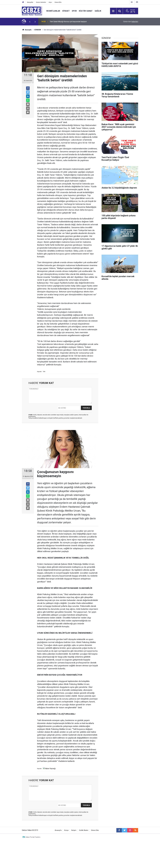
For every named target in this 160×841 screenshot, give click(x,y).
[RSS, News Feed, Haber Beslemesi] (135, 830)
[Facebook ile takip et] (119, 830)
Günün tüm (130, 22)
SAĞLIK (98, 11)
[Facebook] (28, 88)
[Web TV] (132, 2)
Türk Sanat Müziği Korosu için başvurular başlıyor (68, 22)
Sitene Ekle (58, 2)
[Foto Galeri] (137, 2)
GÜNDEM (37, 30)
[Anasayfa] (23, 2)
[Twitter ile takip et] (124, 830)
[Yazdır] (28, 108)
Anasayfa (27, 30)
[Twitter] (28, 92)
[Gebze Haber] (32, 11)
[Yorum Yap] (28, 112)
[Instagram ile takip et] (130, 830)
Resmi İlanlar (53, 11)
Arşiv (50, 2)
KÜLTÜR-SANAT (86, 11)
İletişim (73, 830)
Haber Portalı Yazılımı (33, 837)
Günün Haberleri (41, 2)
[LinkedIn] (28, 96)
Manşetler (30, 2)
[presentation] (29, 21)
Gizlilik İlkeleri (83, 830)
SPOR (74, 11)
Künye (66, 830)
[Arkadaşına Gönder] (28, 104)
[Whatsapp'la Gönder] (28, 100)
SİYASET (66, 11)
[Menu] (113, 11)
